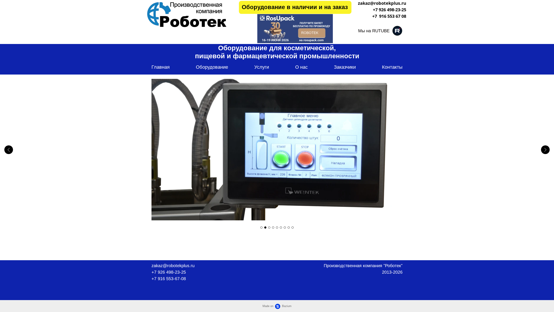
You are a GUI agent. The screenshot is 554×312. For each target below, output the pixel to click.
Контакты (392, 67)
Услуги (261, 67)
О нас (301, 67)
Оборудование (212, 67)
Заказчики (345, 67)
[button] (261, 227)
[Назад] (8, 149)
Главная (160, 67)
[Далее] (545, 149)
